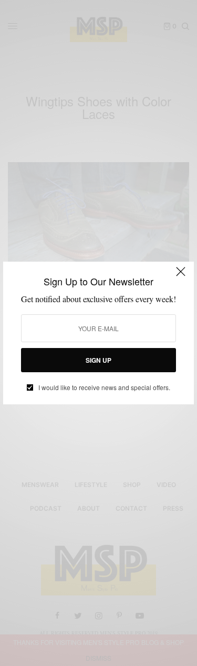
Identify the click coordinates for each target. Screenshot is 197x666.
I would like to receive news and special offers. (104, 387)
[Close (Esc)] (180, 275)
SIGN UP (98, 360)
